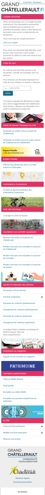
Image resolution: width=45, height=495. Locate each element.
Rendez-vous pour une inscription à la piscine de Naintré (21, 266)
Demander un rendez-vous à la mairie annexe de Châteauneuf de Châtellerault (21, 141)
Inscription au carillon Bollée (14, 392)
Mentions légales (23, 478)
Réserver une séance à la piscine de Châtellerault (18, 239)
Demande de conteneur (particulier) (17, 316)
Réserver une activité (11, 439)
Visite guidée (8, 386)
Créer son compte (10, 43)
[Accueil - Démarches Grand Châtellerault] (22, 7)
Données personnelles (22, 482)
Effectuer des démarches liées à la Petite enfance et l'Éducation (19, 166)
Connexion (27, 2)
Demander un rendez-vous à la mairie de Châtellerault (19, 132)
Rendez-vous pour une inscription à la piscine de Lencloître (21, 257)
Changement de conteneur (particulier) (19, 323)
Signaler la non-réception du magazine (19, 357)
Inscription (37, 2)
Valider (8, 93)
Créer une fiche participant (14, 426)
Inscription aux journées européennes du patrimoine (19, 399)
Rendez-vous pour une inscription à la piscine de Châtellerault (21, 248)
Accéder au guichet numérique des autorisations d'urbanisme (17, 191)
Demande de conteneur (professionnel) (19, 303)
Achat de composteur (11, 297)
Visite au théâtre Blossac (13, 379)
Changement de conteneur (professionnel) (20, 310)
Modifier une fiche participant (15, 433)
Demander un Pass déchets (14, 290)
